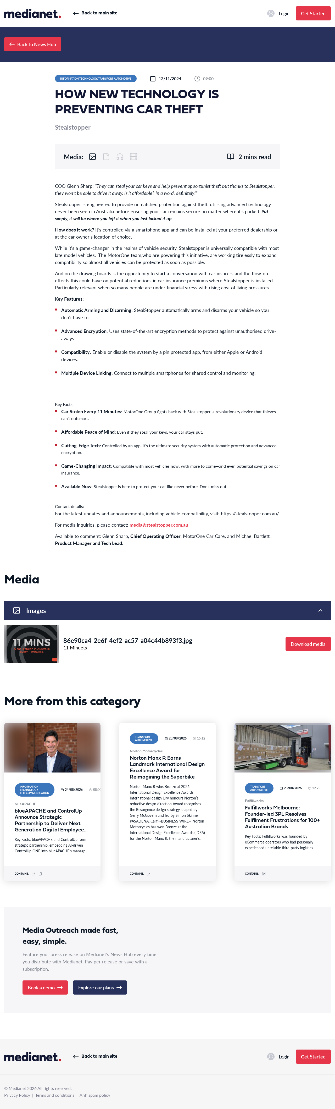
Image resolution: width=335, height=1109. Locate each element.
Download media (308, 644)
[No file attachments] (106, 156)
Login (284, 13)
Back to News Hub (36, 44)
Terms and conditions (54, 1095)
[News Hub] (32, 13)
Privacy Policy (17, 1095)
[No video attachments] (133, 156)
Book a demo (41, 987)
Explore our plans (96, 987)
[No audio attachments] (120, 156)
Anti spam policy (95, 1095)
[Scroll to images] (92, 156)
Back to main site (99, 13)
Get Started (313, 13)
